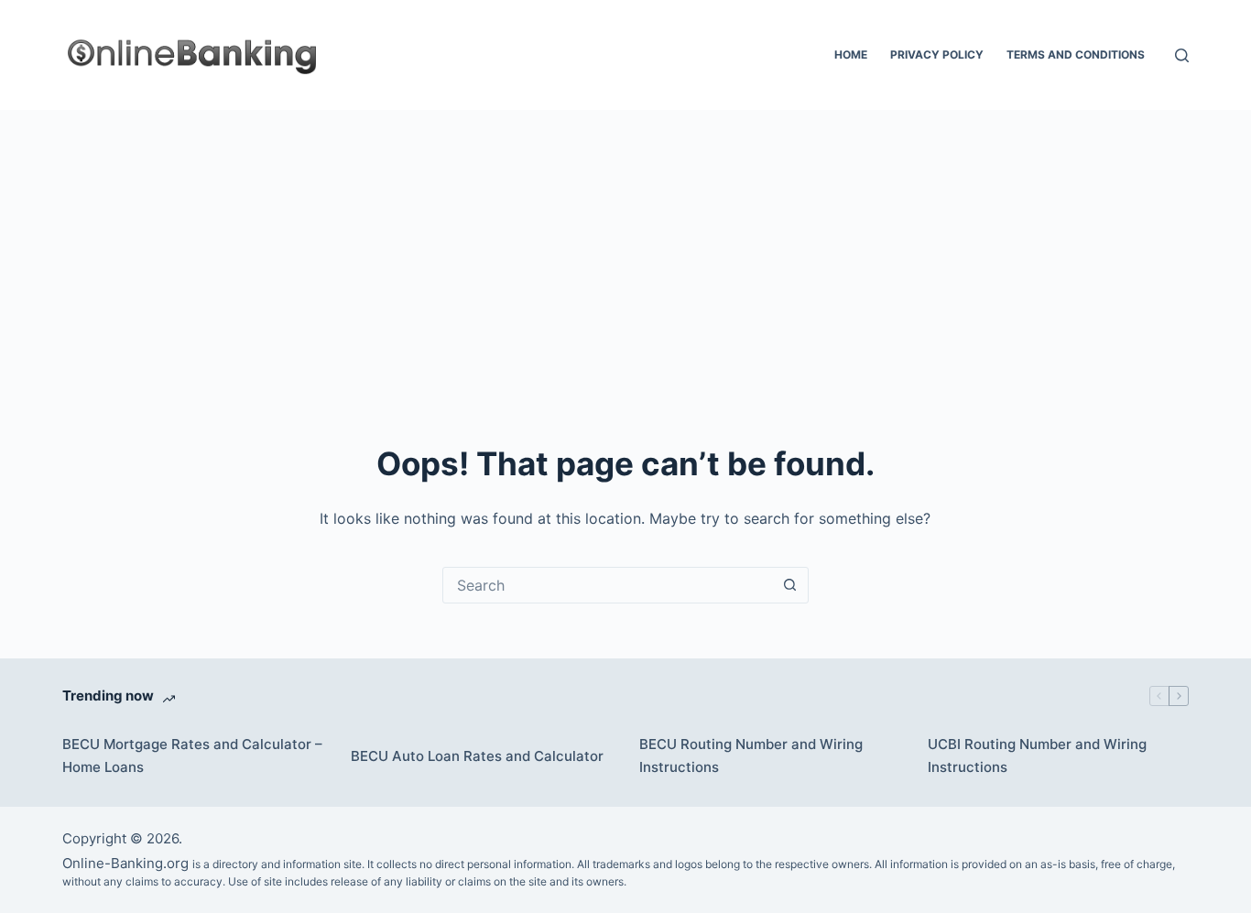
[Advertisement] (625, 247)
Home (850, 54)
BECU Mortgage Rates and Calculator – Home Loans (192, 755)
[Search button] (790, 585)
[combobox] (608, 585)
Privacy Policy (937, 54)
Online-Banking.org (125, 863)
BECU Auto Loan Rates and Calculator (477, 756)
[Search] (1182, 55)
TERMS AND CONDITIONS (1075, 54)
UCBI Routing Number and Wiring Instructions (1037, 755)
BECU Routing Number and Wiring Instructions (751, 755)
